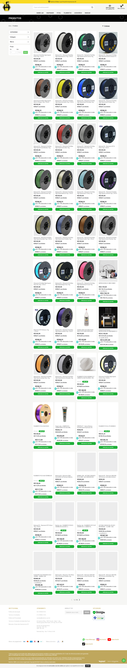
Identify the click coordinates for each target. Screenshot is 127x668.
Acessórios (78, 13)
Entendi (88, 665)
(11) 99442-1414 (41, 615)
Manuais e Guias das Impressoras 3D (19, 624)
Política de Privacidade (15, 618)
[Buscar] (92, 7)
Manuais (87, 13)
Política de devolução (14, 611)
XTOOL (59, 13)
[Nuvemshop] (113, 662)
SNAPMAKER (50, 13)
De (10, 49)
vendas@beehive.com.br (43, 618)
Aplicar (25, 52)
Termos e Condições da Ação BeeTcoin (19, 621)
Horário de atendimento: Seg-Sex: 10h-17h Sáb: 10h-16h (43, 627)
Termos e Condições (14, 615)
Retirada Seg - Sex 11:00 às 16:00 (46, 631)
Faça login (111, 7)
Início (10, 25)
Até (18, 49)
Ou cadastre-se (110, 9)
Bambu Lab (40, 13)
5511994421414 (41, 611)
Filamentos (67, 13)
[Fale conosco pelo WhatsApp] (124, 660)
